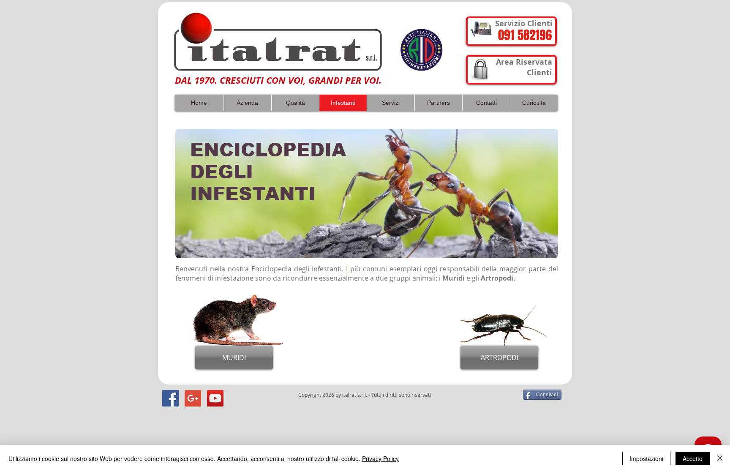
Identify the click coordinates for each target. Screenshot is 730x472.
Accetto (693, 458)
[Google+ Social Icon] (193, 398)
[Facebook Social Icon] (170, 398)
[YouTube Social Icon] (215, 398)
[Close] (720, 458)
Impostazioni (646, 458)
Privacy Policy (380, 458)
